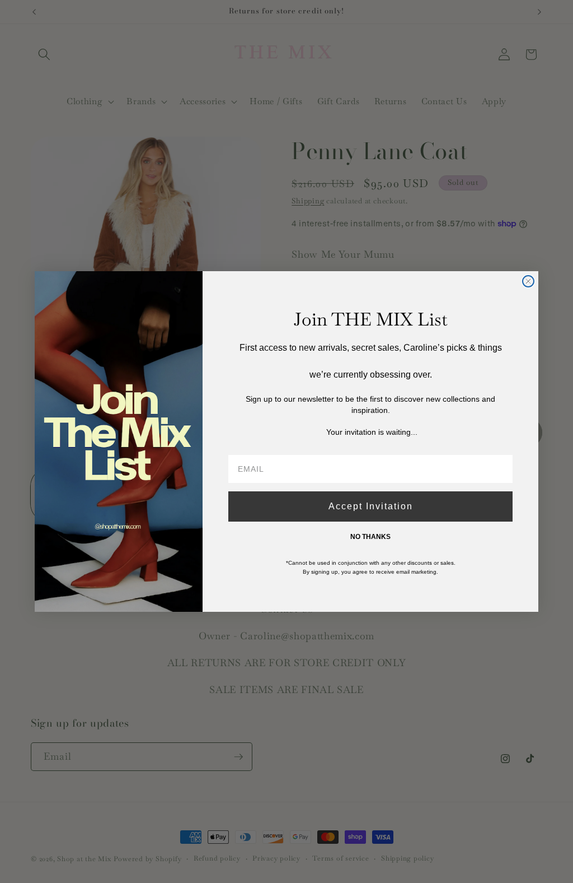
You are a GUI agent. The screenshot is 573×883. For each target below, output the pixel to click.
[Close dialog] (528, 281)
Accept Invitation (370, 506)
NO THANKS (370, 537)
